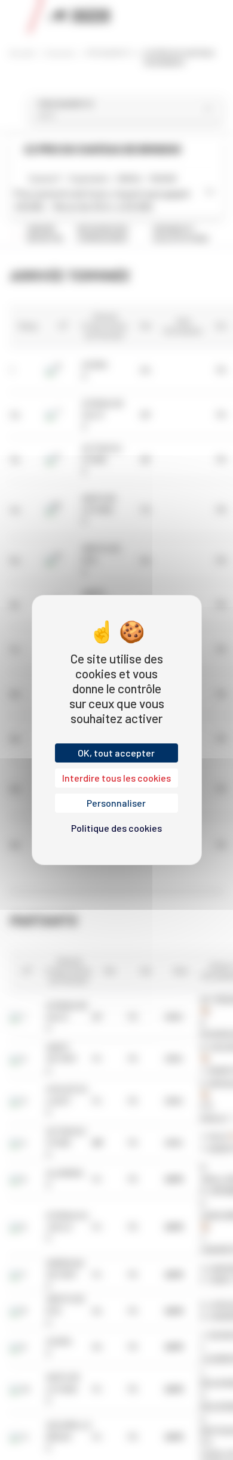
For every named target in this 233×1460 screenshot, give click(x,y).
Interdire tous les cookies (116, 777)
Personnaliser (116, 802)
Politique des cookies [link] (116, 828)
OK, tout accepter (116, 752)
